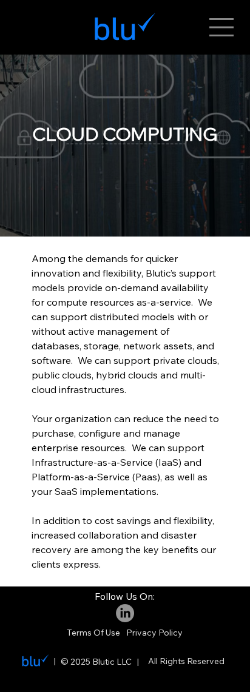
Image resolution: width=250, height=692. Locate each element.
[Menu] (222, 27)
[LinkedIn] (125, 613)
